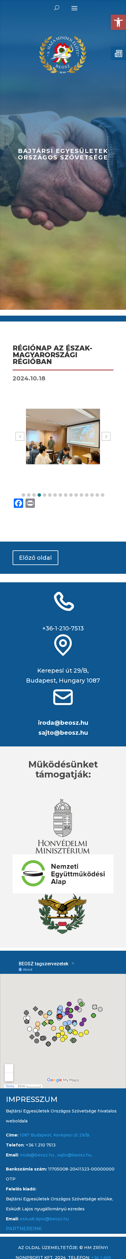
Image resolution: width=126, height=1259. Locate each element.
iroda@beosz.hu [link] (63, 722)
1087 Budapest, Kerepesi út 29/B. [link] (54, 1135)
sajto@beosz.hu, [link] (74, 1155)
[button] (23, 495)
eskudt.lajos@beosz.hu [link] (44, 1218)
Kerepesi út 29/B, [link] (63, 670)
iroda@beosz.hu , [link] (38, 1155)
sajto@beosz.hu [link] (63, 732)
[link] (118, 22)
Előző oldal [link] (35, 557)
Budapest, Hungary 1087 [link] (63, 680)
